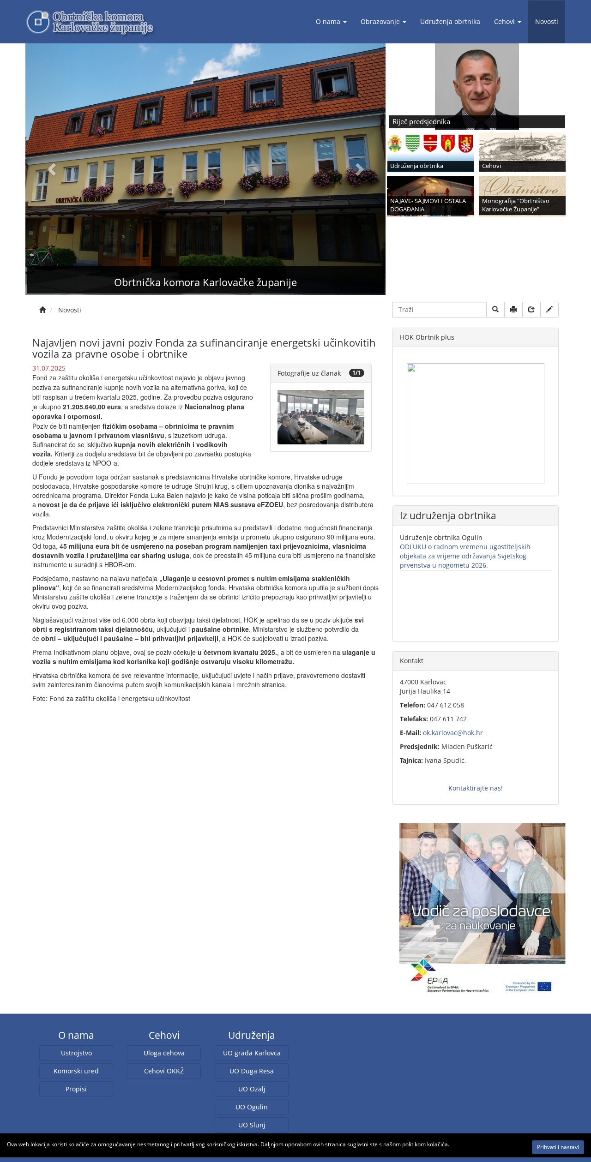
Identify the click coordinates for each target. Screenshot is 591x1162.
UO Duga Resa (251, 1070)
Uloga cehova (164, 1052)
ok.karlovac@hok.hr (453, 732)
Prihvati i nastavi (558, 1147)
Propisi (76, 1088)
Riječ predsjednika (421, 121)
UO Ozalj (251, 1088)
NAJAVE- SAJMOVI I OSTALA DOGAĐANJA (428, 205)
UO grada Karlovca (252, 1052)
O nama (328, 21)
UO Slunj (251, 1124)
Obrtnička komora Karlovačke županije (205, 282)
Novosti (546, 21)
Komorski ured (76, 1070)
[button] (52, 169)
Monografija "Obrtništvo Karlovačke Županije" (515, 205)
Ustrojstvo (76, 1052)
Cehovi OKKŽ (164, 1070)
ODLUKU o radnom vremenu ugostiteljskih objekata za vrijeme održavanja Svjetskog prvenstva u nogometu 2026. (465, 555)
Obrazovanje (380, 21)
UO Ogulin (251, 1106)
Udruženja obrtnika (450, 21)
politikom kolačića (425, 1144)
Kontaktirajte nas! (475, 788)
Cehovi (504, 21)
